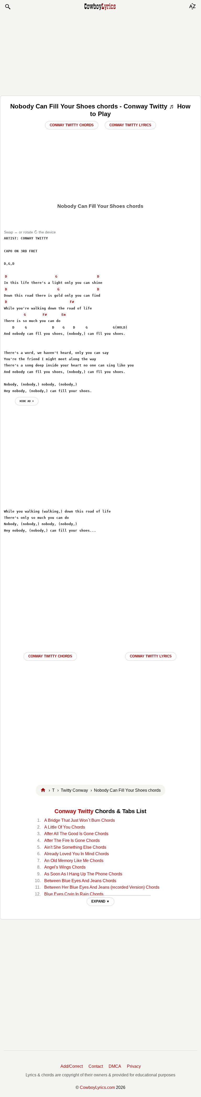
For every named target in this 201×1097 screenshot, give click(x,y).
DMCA (115, 1066)
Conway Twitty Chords (72, 125)
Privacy (134, 1066)
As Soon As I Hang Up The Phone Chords (83, 874)
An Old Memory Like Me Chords (73, 860)
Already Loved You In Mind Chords (76, 854)
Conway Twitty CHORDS (50, 656)
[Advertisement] (100, 52)
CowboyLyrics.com (97, 1087)
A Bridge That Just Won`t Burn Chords (79, 820)
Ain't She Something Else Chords (75, 847)
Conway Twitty (73, 811)
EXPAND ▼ (100, 901)
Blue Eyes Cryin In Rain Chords (73, 894)
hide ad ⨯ (27, 401)
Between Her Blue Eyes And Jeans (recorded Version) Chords (101, 887)
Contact (95, 1066)
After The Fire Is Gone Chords (72, 840)
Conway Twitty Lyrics (130, 125)
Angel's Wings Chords (65, 867)
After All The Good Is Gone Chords (76, 833)
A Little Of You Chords (64, 827)
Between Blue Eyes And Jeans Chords (80, 880)
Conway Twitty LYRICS (151, 656)
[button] (8, 7)
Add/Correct (71, 1066)
